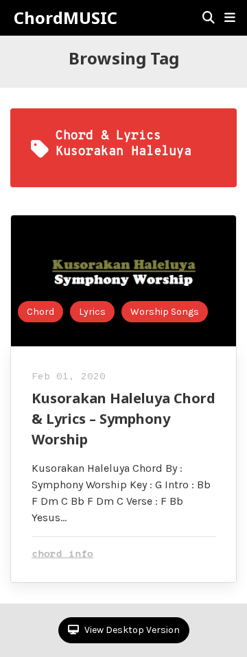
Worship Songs (164, 312)
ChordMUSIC (65, 18)
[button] (229, 18)
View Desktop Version (131, 630)
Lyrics (92, 312)
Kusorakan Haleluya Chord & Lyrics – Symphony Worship (123, 419)
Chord (40, 312)
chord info (62, 554)
